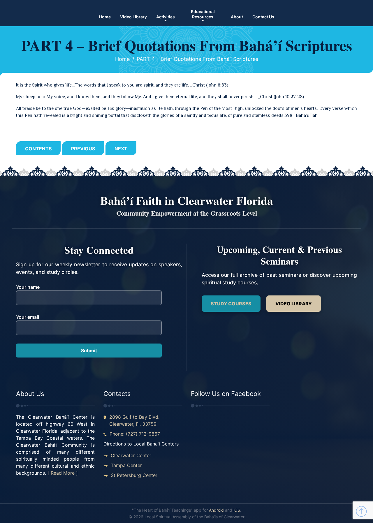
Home (105, 16)
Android (216, 510)
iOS (236, 510)
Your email (27, 317)
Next (121, 149)
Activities (165, 16)
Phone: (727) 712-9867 (135, 434)
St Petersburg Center (134, 475)
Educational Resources (203, 14)
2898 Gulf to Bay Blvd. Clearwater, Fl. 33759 (134, 420)
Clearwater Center (131, 455)
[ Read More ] (62, 473)
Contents (38, 149)
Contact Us (263, 16)
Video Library (133, 16)
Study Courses (231, 304)
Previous (83, 149)
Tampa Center (126, 465)
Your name (28, 287)
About (237, 16)
